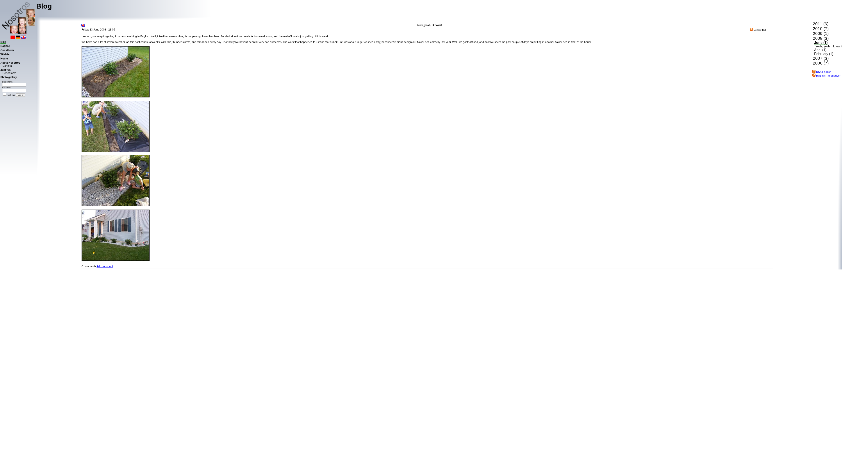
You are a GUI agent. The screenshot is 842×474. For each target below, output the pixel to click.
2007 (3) (821, 58)
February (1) (823, 54)
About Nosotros (10, 62)
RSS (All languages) (827, 75)
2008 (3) (821, 38)
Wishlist (5, 54)
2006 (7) (821, 63)
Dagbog (5, 46)
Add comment (104, 266)
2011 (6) (820, 24)
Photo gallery (8, 77)
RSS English (823, 72)
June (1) (821, 43)
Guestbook (7, 50)
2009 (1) (821, 33)
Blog (3, 41)
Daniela (7, 65)
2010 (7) (821, 28)
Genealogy (9, 73)
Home (4, 58)
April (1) (820, 50)
